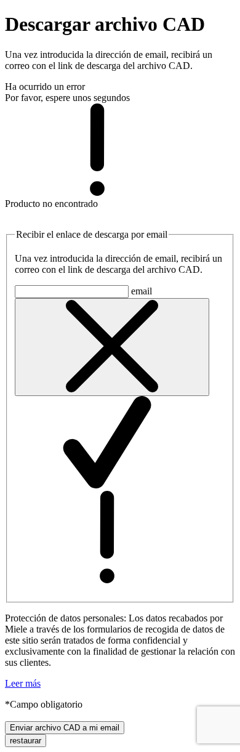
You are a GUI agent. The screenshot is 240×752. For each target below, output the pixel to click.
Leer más (23, 683)
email (141, 291)
